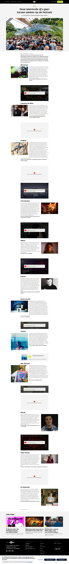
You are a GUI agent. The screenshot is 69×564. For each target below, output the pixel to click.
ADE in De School (27, 158)
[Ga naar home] (34, 2)
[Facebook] (9, 550)
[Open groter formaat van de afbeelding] (19, 72)
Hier (23, 215)
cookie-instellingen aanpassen (31, 93)
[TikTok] (11, 550)
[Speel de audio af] (29, 356)
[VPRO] (57, 549)
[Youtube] (12, 550)
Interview (27, 315)
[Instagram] (8, 550)
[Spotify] (6, 550)
